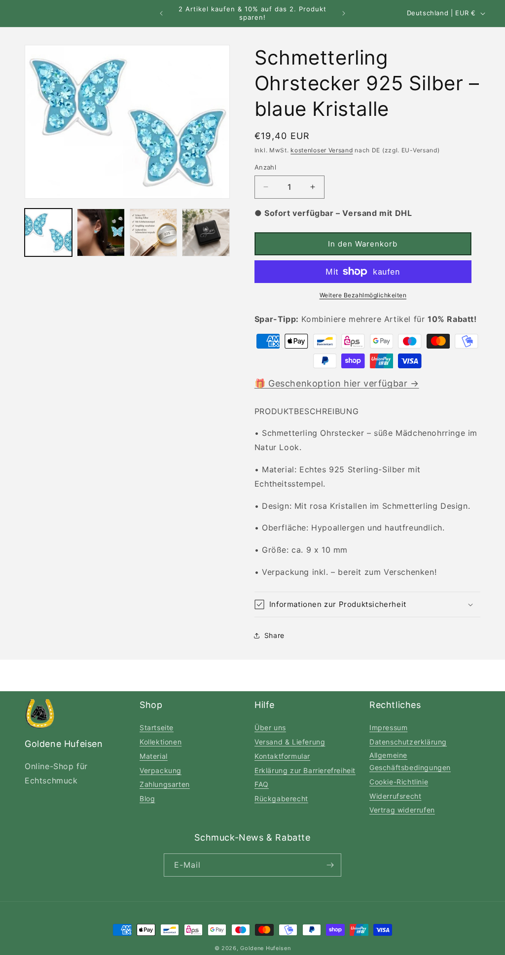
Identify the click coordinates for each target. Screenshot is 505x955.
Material (154, 756)
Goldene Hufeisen (265, 948)
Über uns (270, 727)
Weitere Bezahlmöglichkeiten (363, 295)
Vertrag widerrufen (402, 810)
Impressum (388, 727)
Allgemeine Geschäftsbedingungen (410, 761)
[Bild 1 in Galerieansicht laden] (48, 232)
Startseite (157, 727)
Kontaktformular (282, 756)
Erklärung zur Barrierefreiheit (305, 770)
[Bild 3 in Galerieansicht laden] (153, 232)
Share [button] (274, 635)
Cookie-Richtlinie (398, 782)
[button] (367, 604)
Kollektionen (160, 742)
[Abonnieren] (330, 865)
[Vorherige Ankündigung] (161, 13)
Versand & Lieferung (289, 742)
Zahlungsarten (165, 784)
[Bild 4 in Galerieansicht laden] (205, 232)
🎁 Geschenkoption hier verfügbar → (336, 383)
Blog (147, 798)
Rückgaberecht (281, 798)
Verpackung (160, 770)
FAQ (261, 784)
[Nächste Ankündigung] (344, 13)
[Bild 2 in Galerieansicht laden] (100, 232)
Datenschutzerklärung (408, 742)
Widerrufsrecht (395, 796)
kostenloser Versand (321, 150)
